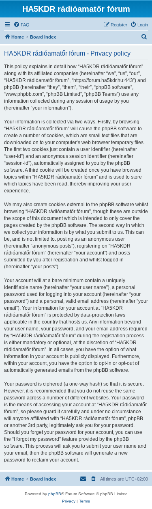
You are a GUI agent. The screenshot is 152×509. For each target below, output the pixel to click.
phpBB (54, 494)
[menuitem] (21, 25)
